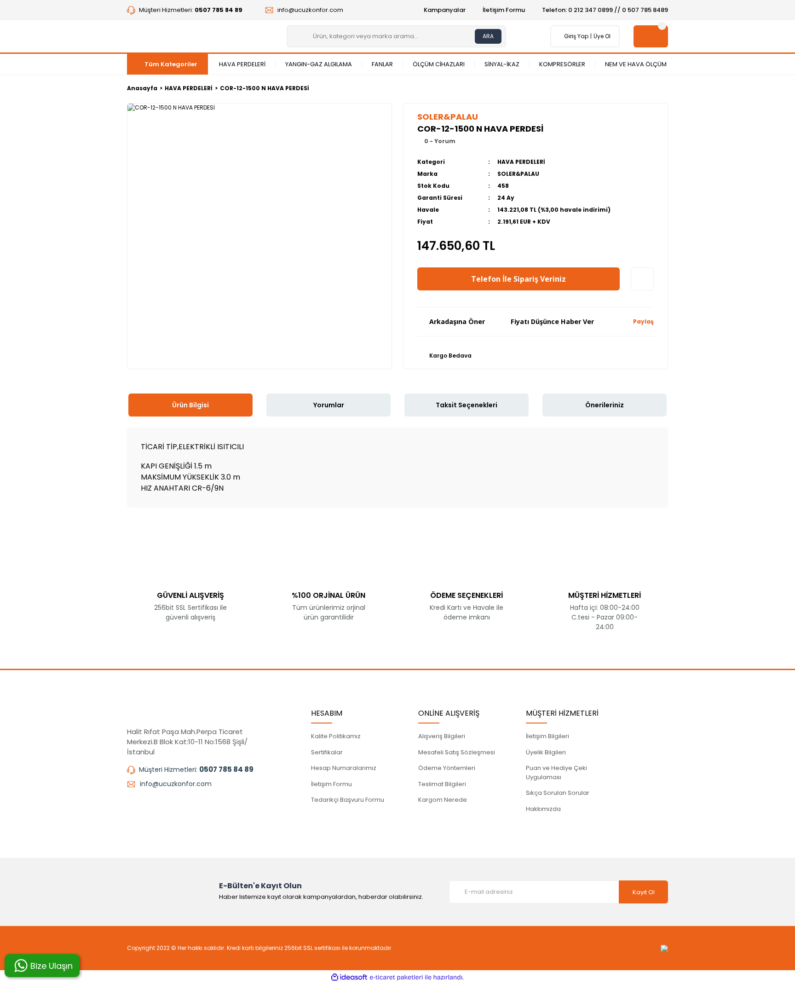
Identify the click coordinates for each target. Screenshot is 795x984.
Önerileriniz (604, 405)
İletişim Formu (504, 10)
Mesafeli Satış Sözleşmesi (456, 752)
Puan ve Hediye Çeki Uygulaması (556, 772)
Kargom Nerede (442, 799)
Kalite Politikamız (336, 736)
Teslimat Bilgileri (442, 784)
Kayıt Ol (644, 892)
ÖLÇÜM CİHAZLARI (439, 64)
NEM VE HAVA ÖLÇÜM (636, 64)
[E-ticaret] (396, 977)
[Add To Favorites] (642, 278)
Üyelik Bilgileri (546, 752)
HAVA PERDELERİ (242, 64)
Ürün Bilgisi (190, 405)
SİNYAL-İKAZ (501, 64)
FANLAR (382, 64)
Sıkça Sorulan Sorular (557, 792)
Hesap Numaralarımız (343, 768)
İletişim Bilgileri (547, 736)
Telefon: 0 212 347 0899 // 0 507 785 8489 (605, 10)
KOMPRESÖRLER (562, 64)
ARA (488, 36)
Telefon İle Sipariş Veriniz (518, 279)
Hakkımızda (543, 809)
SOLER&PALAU (518, 174)
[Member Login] (561, 36)
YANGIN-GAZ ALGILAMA (318, 64)
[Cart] (651, 36)
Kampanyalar (445, 10)
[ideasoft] (349, 977)
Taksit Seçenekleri (466, 405)
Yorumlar (328, 405)
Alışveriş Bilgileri (441, 736)
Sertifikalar (327, 752)
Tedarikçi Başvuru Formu (347, 799)
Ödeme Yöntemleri (446, 768)
